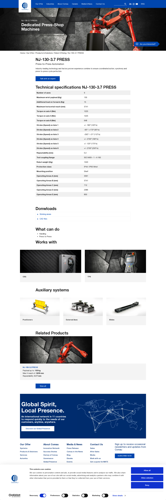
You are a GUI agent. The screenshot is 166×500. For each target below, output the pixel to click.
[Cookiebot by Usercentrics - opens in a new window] (15, 495)
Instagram (134, 4)
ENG (143, 4)
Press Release (73, 448)
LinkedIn (130, 4)
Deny (147, 485)
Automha (24, 458)
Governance (48, 458)
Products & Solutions (44, 53)
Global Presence (50, 462)
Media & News (87, 4)
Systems (23, 448)
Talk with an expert (48, 79)
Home (22, 53)
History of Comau (50, 455)
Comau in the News (75, 452)
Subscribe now (125, 456)
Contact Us (100, 4)
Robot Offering (60, 53)
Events (69, 462)
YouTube (137, 4)
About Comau (63, 4)
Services (23, 455)
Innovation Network (51, 448)
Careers (75, 4)
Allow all (147, 470)
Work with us (95, 458)
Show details (117, 496)
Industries (50, 4)
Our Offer (39, 4)
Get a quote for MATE (99, 462)
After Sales (94, 452)
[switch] (65, 495)
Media (92, 455)
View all (43, 386)
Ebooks (70, 458)
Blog (68, 455)
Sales (92, 448)
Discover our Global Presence (38, 429)
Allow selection (147, 478)
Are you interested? (147, 44)
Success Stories (50, 452)
